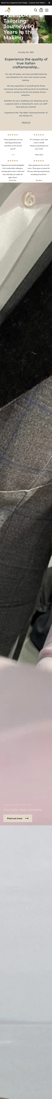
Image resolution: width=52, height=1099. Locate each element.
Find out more (15, 818)
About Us (26, 122)
